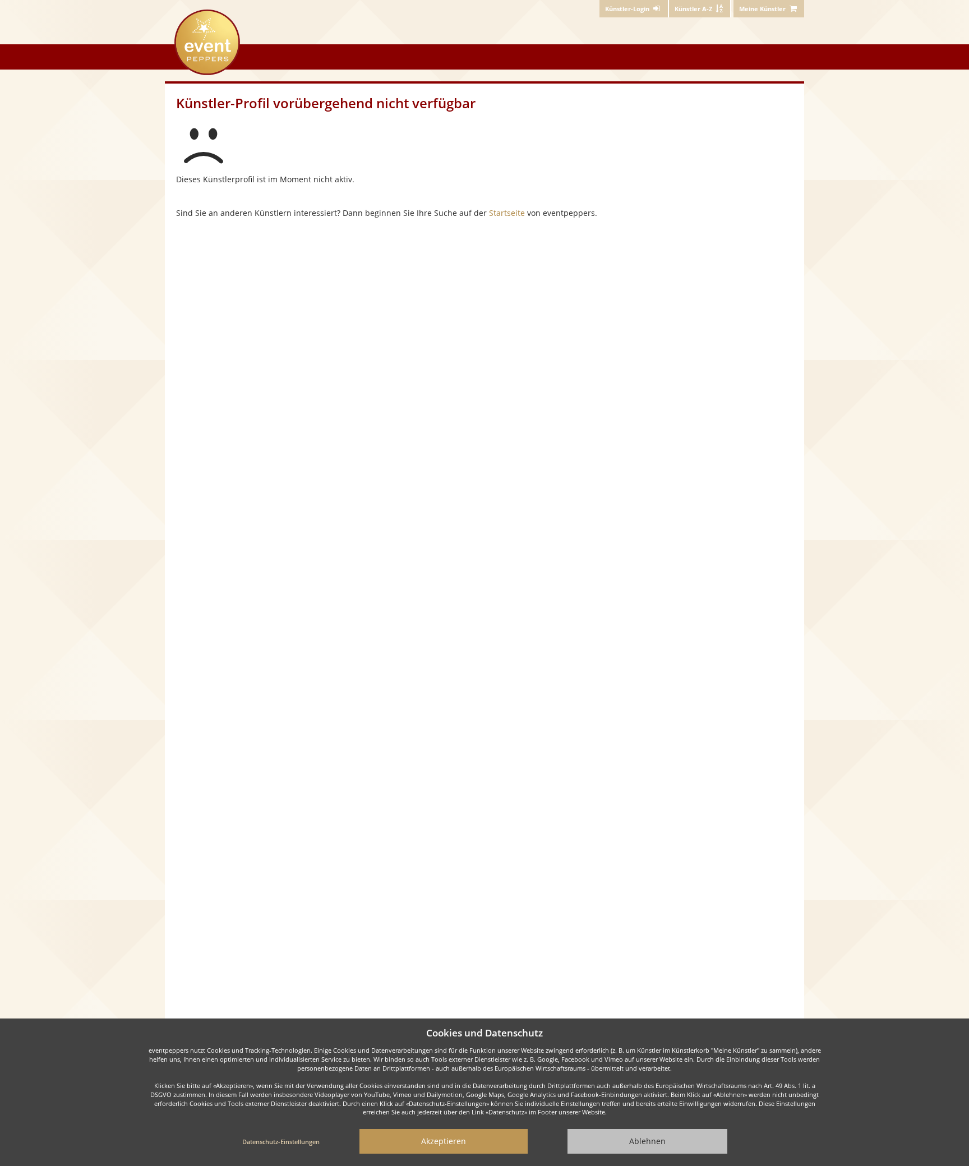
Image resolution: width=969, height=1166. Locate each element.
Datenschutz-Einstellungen (281, 1141)
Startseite (507, 213)
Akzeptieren (443, 1141)
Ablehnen (647, 1141)
